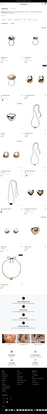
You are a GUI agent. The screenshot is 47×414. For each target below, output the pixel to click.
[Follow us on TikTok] (3, 402)
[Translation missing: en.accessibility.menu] (2, 4)
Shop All (3, 373)
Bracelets (29, 19)
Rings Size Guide (20, 382)
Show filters (3, 23)
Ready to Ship (4, 374)
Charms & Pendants (17, 19)
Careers (33, 380)
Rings (24, 19)
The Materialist (35, 374)
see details (29, 1)
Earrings (3, 19)
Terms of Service (35, 384)
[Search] (42, 4)
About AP (34, 373)
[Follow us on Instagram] (7, 398)
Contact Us (19, 384)
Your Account (19, 373)
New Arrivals (4, 376)
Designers (4, 389)
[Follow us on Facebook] (3, 398)
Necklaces (9, 19)
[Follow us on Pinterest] (10, 398)
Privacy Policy (35, 382)
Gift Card (4, 391)
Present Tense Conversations (38, 378)
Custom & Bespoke (6, 387)
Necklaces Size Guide (21, 380)
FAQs (18, 374)
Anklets (35, 19)
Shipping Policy (20, 376)
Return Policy (19, 378)
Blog (33, 376)
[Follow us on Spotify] (7, 402)
